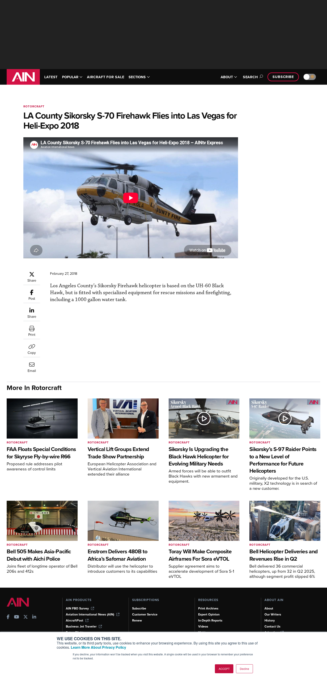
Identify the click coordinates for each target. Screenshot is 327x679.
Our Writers (272, 614)
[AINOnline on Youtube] (16, 617)
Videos (203, 626)
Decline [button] (244, 669)
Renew (137, 620)
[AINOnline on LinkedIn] (34, 617)
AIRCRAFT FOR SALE (105, 77)
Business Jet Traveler (81, 626)
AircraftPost (74, 620)
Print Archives (208, 608)
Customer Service (144, 614)
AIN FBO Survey (77, 608)
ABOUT (227, 77)
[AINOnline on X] (25, 617)
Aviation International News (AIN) (90, 614)
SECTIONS (137, 77)
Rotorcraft (33, 106)
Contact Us (272, 626)
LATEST (51, 77)
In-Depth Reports (210, 620)
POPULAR (70, 77)
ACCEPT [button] (224, 669)
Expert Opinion (209, 614)
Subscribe (283, 76)
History (269, 620)
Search (250, 77)
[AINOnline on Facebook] (8, 617)
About (268, 608)
